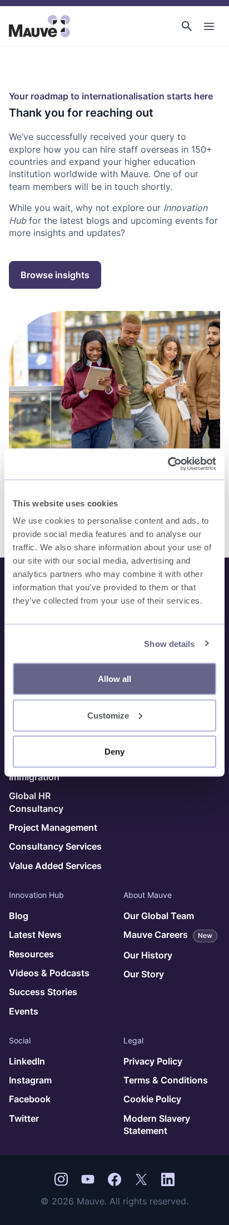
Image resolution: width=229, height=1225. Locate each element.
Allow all (114, 679)
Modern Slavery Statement (156, 1124)
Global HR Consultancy (36, 802)
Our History (147, 955)
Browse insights (55, 274)
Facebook (30, 1098)
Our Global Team (158, 915)
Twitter (24, 1118)
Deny (114, 751)
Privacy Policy (152, 1061)
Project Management (53, 827)
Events (23, 1011)
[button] (187, 26)
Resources (31, 954)
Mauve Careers (167, 934)
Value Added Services (55, 865)
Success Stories (43, 991)
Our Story (143, 974)
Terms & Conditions (165, 1080)
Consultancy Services (55, 846)
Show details (169, 643)
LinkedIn (27, 1061)
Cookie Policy (152, 1098)
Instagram (30, 1080)
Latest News (35, 934)
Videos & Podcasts (49, 972)
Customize (108, 715)
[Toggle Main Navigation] (209, 26)
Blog (18, 915)
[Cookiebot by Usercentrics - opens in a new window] (167, 464)
